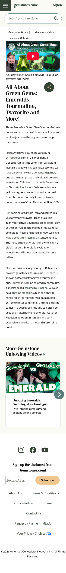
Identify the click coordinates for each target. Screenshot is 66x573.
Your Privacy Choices (31, 533)
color (15, 142)
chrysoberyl (13, 157)
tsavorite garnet (28, 322)
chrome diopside (22, 292)
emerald (30, 242)
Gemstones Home (18, 32)
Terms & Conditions (45, 493)
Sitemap (48, 503)
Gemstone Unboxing (19, 37)
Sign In (57, 5)
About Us (15, 493)
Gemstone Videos (44, 32)
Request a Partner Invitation (33, 523)
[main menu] (5, 5)
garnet (39, 182)
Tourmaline (18, 282)
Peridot (10, 212)
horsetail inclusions (22, 187)
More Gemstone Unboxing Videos (24, 351)
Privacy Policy (23, 503)
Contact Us (34, 513)
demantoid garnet (44, 172)
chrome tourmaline (36, 287)
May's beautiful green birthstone (25, 237)
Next (59, 394)
